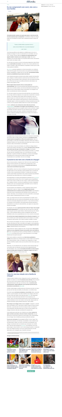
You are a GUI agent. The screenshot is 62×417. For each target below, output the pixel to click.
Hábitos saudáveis (10, 364)
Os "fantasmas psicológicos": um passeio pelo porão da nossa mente (48, 367)
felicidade (23, 325)
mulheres (10, 69)
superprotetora (10, 106)
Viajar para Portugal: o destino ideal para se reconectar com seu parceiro (36, 351)
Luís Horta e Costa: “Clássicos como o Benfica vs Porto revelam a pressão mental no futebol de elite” (12, 351)
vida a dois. (21, 285)
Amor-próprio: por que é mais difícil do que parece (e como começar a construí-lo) (25, 351)
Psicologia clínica (46, 348)
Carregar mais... (31, 371)
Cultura (8, 4)
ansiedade (37, 177)
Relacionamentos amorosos (36, 348)
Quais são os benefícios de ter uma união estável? (25, 367)
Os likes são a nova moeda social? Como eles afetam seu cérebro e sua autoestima (37, 367)
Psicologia (9, 348)
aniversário (9, 233)
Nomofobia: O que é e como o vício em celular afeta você (49, 351)
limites (29, 295)
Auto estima (21, 348)
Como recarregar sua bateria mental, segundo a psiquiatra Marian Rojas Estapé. (13, 367)
